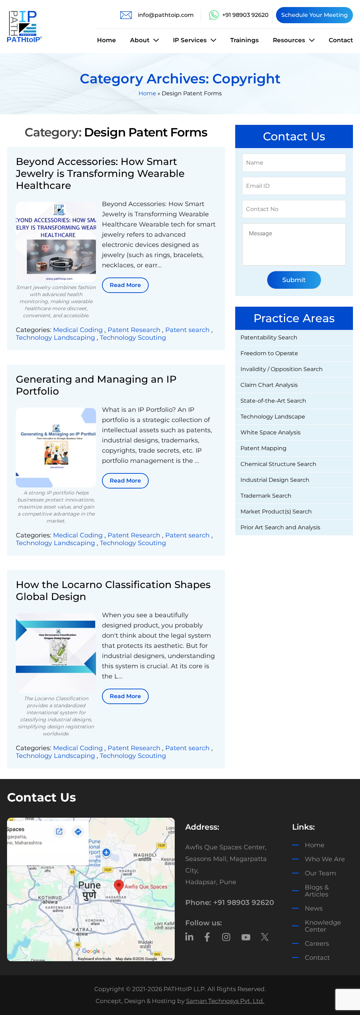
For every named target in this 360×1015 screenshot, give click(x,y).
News (314, 908)
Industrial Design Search (274, 480)
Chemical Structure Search (278, 464)
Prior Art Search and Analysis (280, 527)
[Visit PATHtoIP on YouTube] (246, 937)
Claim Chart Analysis (269, 385)
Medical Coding (78, 330)
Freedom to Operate (269, 353)
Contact (341, 40)
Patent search (188, 330)
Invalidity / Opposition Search (281, 369)
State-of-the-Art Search (273, 400)
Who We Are (325, 859)
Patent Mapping (263, 448)
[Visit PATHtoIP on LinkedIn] (189, 937)
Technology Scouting (133, 337)
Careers (317, 943)
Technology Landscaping (56, 337)
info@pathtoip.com (166, 15)
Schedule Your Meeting (314, 15)
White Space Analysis (270, 432)
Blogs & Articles (317, 891)
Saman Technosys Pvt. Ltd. (225, 1001)
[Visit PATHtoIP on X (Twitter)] (265, 937)
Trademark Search (265, 495)
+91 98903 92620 (245, 15)
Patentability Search (268, 337)
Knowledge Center (323, 926)
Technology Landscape (272, 416)
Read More (125, 285)
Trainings (244, 40)
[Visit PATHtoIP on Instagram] (226, 937)
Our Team (320, 873)
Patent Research (135, 330)
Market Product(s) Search (276, 511)
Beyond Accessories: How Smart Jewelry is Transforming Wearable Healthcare (100, 173)
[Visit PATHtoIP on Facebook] (208, 937)
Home (106, 40)
